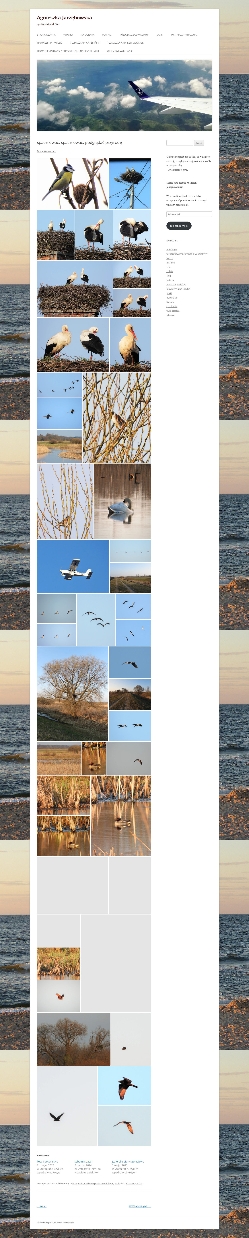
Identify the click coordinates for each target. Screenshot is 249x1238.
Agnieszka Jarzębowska (64, 17)
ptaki (117, 1183)
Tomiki (159, 34)
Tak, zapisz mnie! (179, 225)
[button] (72, 183)
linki (168, 275)
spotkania (171, 306)
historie (170, 262)
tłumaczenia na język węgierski (125, 42)
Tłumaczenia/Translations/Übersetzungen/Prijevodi (68, 51)
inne (168, 267)
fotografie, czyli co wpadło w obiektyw (92, 1183)
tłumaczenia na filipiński (84, 42)
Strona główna (46, 34)
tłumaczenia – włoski (49, 42)
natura (170, 280)
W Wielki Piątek (140, 1206)
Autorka (68, 34)
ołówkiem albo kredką (178, 288)
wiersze (170, 315)
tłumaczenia (173, 310)
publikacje (171, 297)
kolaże (169, 271)
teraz (41, 1206)
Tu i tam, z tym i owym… (184, 34)
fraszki (169, 258)
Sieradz (170, 302)
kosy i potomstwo (47, 1161)
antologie (171, 249)
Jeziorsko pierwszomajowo (128, 1161)
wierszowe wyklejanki (119, 51)
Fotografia (87, 34)
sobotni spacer (84, 1161)
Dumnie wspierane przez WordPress (55, 1222)
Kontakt (107, 34)
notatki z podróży (176, 284)
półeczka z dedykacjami (134, 34)
